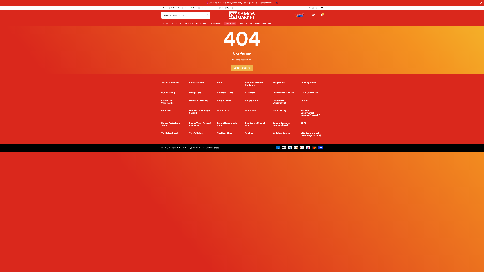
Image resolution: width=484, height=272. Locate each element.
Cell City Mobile (309, 82)
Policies (249, 23)
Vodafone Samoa (281, 133)
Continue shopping (242, 68)
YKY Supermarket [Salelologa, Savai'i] (311, 134)
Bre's (219, 82)
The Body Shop (224, 133)
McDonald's (223, 110)
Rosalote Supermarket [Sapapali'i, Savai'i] (310, 112)
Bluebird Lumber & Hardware (254, 83)
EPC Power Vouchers (283, 92)
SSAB (303, 123)
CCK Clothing (168, 92)
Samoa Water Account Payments (200, 124)
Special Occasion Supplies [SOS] (281, 124)
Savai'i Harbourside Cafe (227, 124)
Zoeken (206, 15)
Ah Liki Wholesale (170, 82)
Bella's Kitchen (196, 82)
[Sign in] (314, 15)
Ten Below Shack (169, 133)
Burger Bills (279, 82)
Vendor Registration (263, 23)
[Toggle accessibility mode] (321, 7)
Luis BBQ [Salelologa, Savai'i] (199, 111)
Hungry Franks (252, 100)
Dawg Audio (195, 92)
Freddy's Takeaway (199, 100)
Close (481, 3)
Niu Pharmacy (280, 110)
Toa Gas (249, 133)
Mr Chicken (250, 110)
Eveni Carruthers (309, 92)
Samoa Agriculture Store (170, 124)
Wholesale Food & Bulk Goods (208, 23)
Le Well (304, 100)
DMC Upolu (250, 92)
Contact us (312, 8)
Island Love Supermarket (279, 101)
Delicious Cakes (225, 92)
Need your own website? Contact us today (202, 148)
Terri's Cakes (196, 133)
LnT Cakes (166, 110)
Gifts (241, 23)
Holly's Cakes (224, 100)
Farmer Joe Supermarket (167, 101)
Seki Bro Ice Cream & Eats (255, 124)
